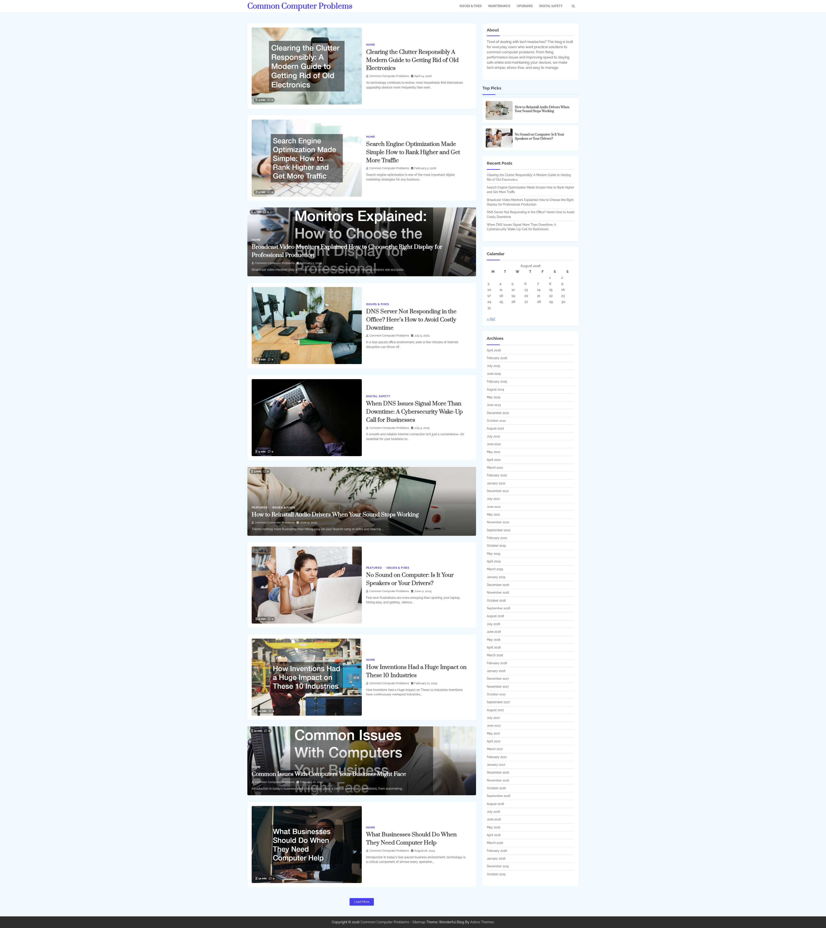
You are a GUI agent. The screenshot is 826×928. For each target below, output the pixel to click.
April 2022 (494, 460)
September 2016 (498, 796)
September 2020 (498, 530)
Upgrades (525, 6)
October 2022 (496, 420)
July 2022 (493, 436)
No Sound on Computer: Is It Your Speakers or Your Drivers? (539, 137)
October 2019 (496, 545)
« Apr (491, 319)
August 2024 (495, 389)
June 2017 (494, 725)
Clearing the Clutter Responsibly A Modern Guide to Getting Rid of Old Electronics (412, 60)
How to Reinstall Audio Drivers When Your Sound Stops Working (335, 514)
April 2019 (494, 561)
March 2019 (495, 569)
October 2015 (496, 874)
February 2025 (497, 381)
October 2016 (496, 788)
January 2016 (496, 858)
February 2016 (497, 850)
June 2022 (494, 444)
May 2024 (493, 397)
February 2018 (497, 663)
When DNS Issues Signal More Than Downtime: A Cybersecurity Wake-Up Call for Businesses (414, 412)
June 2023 (494, 405)
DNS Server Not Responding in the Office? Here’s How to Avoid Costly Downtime (411, 320)
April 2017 (493, 741)
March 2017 (495, 749)
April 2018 (494, 647)
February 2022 (497, 475)
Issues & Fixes (470, 6)
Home (370, 44)
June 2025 (494, 373)
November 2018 (498, 592)
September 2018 (498, 608)
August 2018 (495, 616)
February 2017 (497, 757)
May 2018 (493, 639)
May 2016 (493, 827)
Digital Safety (550, 6)
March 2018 (495, 655)
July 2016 (493, 811)
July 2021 (493, 498)
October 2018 (496, 600)
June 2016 (494, 819)
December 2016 (498, 772)
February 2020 (497, 538)
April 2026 (494, 350)
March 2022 (495, 467)
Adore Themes (482, 922)
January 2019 (496, 577)
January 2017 (496, 764)
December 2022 (498, 413)
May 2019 (493, 553)
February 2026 (497, 358)
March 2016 (495, 843)
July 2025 (493, 365)
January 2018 (496, 671)
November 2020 (498, 522)
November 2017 (498, 686)
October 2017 (496, 694)
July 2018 (493, 624)
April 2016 (494, 835)
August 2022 (495, 428)
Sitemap (418, 922)
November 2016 (498, 780)
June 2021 (494, 506)
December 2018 (498, 585)
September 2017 (498, 702)
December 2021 (498, 491)
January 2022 (496, 483)
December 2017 (498, 678)
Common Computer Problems (299, 6)
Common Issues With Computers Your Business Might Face (329, 774)
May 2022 (493, 452)
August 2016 (495, 804)
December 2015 (498, 866)
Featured (259, 507)
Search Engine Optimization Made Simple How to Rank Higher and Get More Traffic (413, 152)
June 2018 (494, 631)
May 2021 (493, 514)
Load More (361, 901)
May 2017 (493, 733)
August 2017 (495, 710)
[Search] (573, 6)
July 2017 (493, 718)
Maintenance (499, 6)
